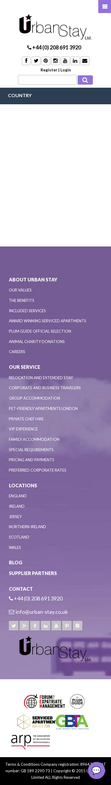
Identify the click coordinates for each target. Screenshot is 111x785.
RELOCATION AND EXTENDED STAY (41, 377)
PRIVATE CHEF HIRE (26, 418)
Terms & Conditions (22, 764)
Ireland (17, 506)
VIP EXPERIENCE (23, 429)
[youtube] (56, 625)
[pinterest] (67, 625)
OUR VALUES (20, 290)
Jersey (15, 516)
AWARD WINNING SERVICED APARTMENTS (47, 320)
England (18, 496)
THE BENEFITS (21, 300)
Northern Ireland (27, 526)
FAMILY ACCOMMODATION (34, 439)
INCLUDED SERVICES (27, 310)
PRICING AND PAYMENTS (31, 459)
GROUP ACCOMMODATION (34, 398)
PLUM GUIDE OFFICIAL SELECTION (40, 331)
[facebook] (35, 625)
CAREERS (17, 351)
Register (49, 69)
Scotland (19, 537)
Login (65, 69)
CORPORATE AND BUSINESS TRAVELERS (45, 387)
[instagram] (77, 625)
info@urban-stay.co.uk (42, 611)
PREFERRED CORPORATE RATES (37, 470)
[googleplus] (24, 625)
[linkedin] (45, 625)
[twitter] (13, 625)
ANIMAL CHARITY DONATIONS (37, 341)
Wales (15, 547)
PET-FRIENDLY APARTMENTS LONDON (43, 408)
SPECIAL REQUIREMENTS (31, 449)
